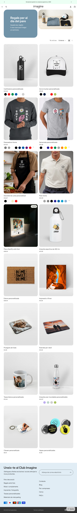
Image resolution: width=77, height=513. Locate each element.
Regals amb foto (9, 483)
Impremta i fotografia (11, 490)
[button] (62, 40)
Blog (40, 485)
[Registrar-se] (70, 472)
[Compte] (71, 7)
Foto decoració (9, 479)
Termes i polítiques (38, 510)
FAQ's (41, 495)
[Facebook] (65, 510)
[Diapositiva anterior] (6, 65)
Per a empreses (44, 488)
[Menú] (2, 7)
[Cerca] (6, 7)
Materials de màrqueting (12, 497)
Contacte (42, 481)
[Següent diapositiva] (35, 65)
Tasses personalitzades (12, 494)
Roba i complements (11, 487)
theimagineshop (12, 510)
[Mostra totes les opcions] (33, 147)
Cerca (41, 492)
